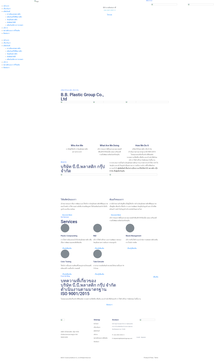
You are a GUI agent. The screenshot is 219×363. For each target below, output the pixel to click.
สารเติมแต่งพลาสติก (14, 14)
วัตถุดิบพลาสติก (12, 19)
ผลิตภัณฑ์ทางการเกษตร (15, 25)
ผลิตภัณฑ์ (6, 11)
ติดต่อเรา (6, 33)
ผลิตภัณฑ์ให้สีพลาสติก (14, 17)
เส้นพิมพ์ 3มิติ (11, 22)
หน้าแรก (6, 6)
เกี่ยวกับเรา (7, 9)
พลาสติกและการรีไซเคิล (11, 30)
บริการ (5, 28)
